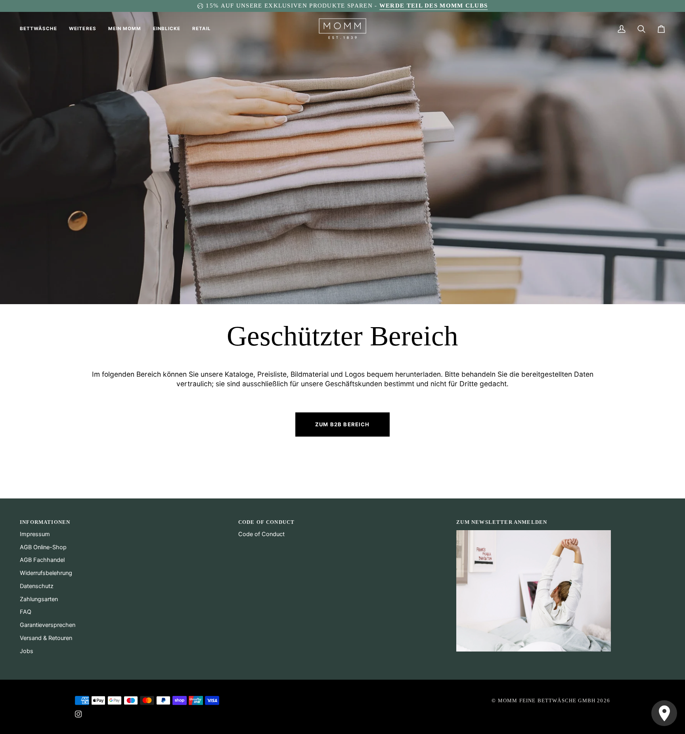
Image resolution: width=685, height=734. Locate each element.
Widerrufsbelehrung (46, 573)
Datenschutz (37, 586)
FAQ (25, 611)
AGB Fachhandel (42, 559)
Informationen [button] (45, 522)
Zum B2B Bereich (342, 424)
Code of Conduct (261, 534)
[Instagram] (78, 714)
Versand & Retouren (46, 638)
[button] (41, 29)
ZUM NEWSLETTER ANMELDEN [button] (501, 522)
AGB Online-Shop (43, 547)
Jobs (26, 651)
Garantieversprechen (47, 625)
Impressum (35, 534)
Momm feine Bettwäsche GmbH (546, 700)
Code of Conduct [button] (266, 522)
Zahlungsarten (39, 599)
